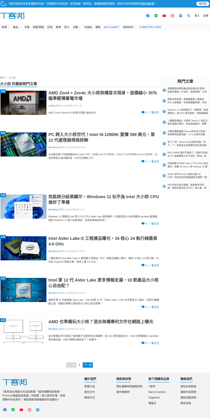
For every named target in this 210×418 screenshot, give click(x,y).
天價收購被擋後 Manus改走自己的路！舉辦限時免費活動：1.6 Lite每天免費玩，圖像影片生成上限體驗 (187, 134)
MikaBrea (53, 147)
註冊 (205, 15)
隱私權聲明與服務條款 (129, 386)
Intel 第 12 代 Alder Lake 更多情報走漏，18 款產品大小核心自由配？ (103, 283)
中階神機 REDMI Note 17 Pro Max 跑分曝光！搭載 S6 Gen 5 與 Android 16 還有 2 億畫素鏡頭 (188, 166)
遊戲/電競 (38, 27)
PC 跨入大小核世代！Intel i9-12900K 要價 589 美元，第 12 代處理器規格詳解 (101, 137)
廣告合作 (89, 392)
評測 (49, 27)
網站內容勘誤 (188, 386)
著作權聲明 (122, 392)
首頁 (2, 77)
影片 (67, 27)
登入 (197, 15)
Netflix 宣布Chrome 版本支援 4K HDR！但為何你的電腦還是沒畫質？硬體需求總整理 (187, 177)
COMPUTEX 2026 (150, 27)
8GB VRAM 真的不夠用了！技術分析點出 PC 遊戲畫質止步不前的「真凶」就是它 (188, 155)
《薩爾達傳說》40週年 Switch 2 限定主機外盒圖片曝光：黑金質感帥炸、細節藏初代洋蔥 (188, 123)
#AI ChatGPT (111, 27)
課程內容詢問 (188, 392)
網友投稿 (185, 403)
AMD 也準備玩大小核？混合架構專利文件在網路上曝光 (100, 321)
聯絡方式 (89, 397)
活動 (75, 27)
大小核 (12, 77)
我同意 (203, 3)
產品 (15, 27)
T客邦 (151, 386)
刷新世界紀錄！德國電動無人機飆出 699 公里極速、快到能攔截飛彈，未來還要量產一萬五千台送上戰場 (187, 102)
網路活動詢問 (188, 397)
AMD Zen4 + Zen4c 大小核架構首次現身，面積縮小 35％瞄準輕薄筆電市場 (102, 95)
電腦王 (152, 403)
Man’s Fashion (157, 392)
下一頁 (88, 365)
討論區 (88, 27)
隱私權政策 (147, 3)
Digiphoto (154, 397)
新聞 (4, 27)
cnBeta (52, 105)
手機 (27, 27)
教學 (58, 27)
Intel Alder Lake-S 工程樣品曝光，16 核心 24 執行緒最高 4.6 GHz (102, 241)
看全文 (155, 112)
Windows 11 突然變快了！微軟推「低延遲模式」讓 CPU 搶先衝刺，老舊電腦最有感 (188, 112)
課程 (98, 27)
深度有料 (128, 27)
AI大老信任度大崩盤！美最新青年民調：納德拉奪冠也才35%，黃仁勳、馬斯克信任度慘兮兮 (187, 187)
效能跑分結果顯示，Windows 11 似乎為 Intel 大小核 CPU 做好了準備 (103, 199)
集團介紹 (89, 386)
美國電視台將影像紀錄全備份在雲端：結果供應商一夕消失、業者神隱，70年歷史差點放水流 (187, 91)
